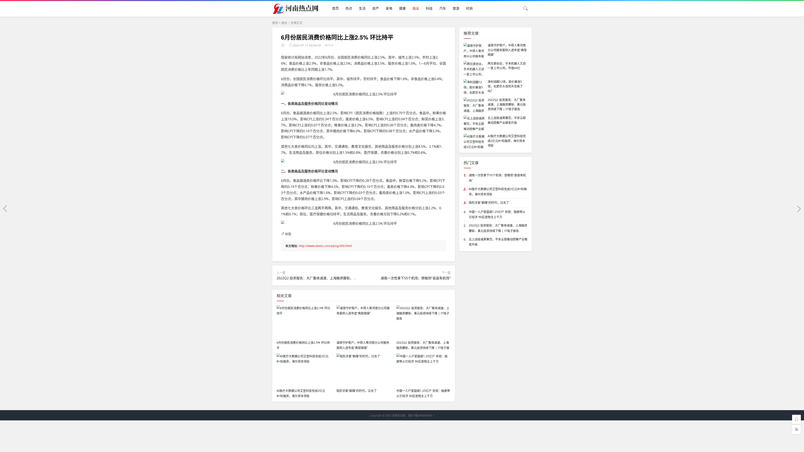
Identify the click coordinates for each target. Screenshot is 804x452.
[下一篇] (799, 208)
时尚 (469, 8)
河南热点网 (398, 415)
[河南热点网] (296, 12)
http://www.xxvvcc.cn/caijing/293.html (325, 246)
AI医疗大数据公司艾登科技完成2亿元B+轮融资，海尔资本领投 (498, 191)
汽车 (442, 8)
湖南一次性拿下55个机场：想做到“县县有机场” (416, 278)
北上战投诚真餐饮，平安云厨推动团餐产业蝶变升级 (498, 241)
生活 (362, 8)
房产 (375, 8)
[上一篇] (5, 208)
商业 (415, 8)
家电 (389, 8)
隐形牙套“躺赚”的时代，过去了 (489, 202)
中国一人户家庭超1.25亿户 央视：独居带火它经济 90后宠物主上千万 (497, 214)
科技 (429, 8)
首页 (335, 8)
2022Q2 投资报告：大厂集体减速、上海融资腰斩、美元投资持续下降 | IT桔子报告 (338, 278)
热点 (348, 8)
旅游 (456, 8)
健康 (402, 8)
